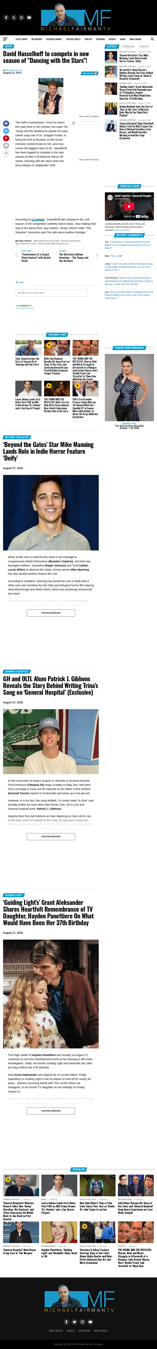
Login (21, 282)
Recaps (112, 39)
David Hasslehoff (71, 241)
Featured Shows (53, 39)
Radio (122, 39)
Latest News (21, 39)
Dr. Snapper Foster (26, 244)
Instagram (14, 1087)
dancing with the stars (47, 241)
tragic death (20, 1055)
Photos (88, 39)
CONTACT (71, 1330)
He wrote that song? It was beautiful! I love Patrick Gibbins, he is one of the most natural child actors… (129, 295)
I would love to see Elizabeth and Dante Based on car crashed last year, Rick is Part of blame (128, 245)
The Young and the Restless (54, 244)
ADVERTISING (84, 1330)
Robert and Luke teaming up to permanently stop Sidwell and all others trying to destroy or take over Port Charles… (129, 281)
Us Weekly (38, 219)
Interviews (36, 39)
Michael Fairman (14, 70)
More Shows (135, 39)
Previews (100, 39)
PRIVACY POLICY (101, 1330)
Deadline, (29, 581)
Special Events (73, 39)
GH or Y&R (116, 256)
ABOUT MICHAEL (56, 1330)
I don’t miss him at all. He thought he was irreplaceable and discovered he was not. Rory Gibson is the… (129, 267)
